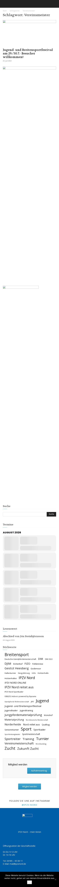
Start (5, 11)
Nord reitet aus (31, 724)
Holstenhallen (11, 678)
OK (29, 882)
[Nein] (55, 879)
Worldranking (41, 744)
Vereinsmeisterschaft (19, 743)
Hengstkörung (24, 673)
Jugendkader (11, 710)
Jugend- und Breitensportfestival (23, 706)
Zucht (10, 748)
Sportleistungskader (12, 734)
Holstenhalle (43, 673)
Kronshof (48, 715)
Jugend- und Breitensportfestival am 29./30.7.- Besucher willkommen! (28, 53)
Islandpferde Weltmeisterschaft (17, 702)
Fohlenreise (37, 663)
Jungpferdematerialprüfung (23, 714)
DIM (40, 658)
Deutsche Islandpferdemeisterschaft (20, 659)
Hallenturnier (10, 673)
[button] (4, 4)
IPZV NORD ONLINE (15, 682)
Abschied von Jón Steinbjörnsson (23, 636)
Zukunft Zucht (28, 748)
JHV (32, 701)
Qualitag (46, 724)
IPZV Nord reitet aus (19, 687)
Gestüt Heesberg (17, 668)
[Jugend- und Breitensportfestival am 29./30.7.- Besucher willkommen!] (29, 33)
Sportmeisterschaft (31, 734)
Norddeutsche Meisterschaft (37, 720)
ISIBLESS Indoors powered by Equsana (20, 696)
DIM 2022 (49, 659)
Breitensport (17, 654)
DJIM (8, 663)
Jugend (42, 700)
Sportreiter (13, 738)
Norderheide (13, 724)
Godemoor (36, 668)
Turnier (42, 738)
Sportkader (40, 729)
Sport (26, 729)
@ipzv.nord (29, 804)
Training (28, 738)
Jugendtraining (26, 710)
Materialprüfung (14, 719)
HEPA (34, 673)
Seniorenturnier (12, 729)
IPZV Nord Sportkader (14, 692)
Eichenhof (17, 663)
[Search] (55, 4)
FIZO (27, 663)
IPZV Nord (27, 677)
